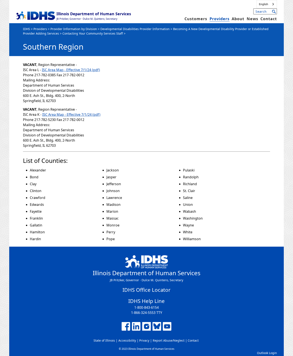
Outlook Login (267, 353)
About (238, 18)
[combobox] (267, 4)
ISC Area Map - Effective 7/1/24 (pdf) (71, 69)
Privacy (144, 340)
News (252, 18)
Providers (220, 18)
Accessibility (127, 340)
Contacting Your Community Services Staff (92, 33)
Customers (195, 18)
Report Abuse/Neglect (168, 340)
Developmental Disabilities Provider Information (135, 29)
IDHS (26, 29)
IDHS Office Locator (146, 289)
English (263, 4)
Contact (268, 18)
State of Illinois (104, 340)
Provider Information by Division (73, 29)
